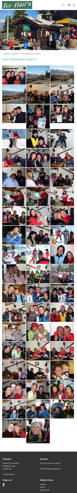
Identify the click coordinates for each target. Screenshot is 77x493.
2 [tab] (34, 47)
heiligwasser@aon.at (53, 468)
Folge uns (7, 480)
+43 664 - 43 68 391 (53, 463)
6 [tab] (46, 47)
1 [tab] (31, 47)
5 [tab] (43, 47)
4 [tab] (40, 47)
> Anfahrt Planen (9, 474)
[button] (62, 5)
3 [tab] (37, 47)
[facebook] (4, 485)
